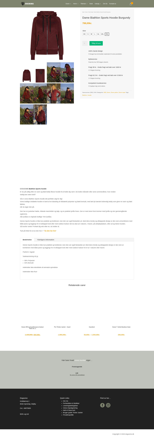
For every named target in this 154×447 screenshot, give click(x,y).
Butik (91, 3)
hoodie (89, 95)
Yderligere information (45, 240)
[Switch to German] (126, 5)
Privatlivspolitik (68, 415)
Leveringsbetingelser (70, 406)
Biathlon (84, 95)
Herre (75, 3)
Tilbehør (83, 3)
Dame (68, 3)
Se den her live (50, 231)
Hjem (83, 12)
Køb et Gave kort (69, 410)
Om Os (105, 3)
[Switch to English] (122, 5)
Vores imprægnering (70, 408)
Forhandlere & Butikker (71, 403)
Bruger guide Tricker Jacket (73, 412)
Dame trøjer (90, 12)
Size (84, 31)
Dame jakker (114, 92)
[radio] (84, 34)
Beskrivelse (27, 240)
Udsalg (97, 3)
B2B (105, 92)
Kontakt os (112, 3)
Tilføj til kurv (96, 43)
